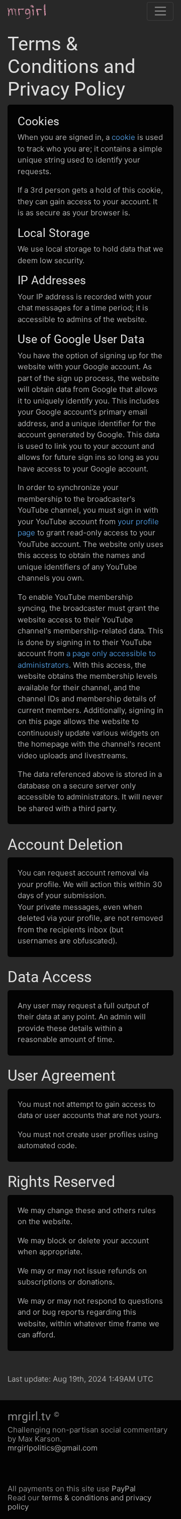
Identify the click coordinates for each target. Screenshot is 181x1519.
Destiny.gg (34, 11)
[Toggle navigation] (160, 11)
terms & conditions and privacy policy (79, 1502)
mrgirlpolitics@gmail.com (53, 1448)
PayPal (124, 1488)
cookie (123, 137)
